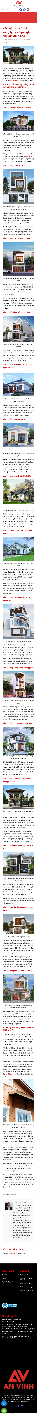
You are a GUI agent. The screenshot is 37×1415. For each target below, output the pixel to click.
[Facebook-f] (15, 1406)
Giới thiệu (5, 1275)
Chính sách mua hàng (26, 1290)
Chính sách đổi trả (25, 1275)
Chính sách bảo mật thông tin (26, 1279)
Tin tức (4, 1278)
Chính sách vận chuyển (26, 1287)
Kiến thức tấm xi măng (10, 1194)
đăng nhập (12, 1253)
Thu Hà (12, 40)
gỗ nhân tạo (9, 1074)
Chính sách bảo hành (26, 1283)
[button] (3, 9)
